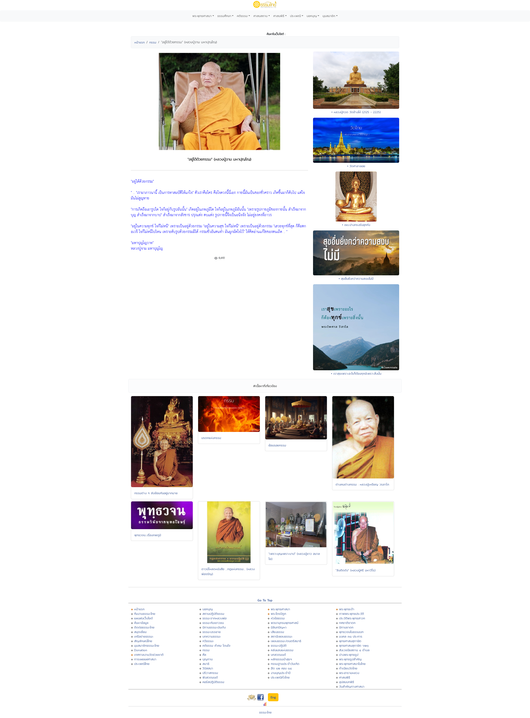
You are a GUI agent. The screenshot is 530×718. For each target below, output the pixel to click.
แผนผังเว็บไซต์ (143, 618)
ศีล (204, 654)
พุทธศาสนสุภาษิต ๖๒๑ (354, 645)
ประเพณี (295, 16)
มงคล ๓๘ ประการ (350, 636)
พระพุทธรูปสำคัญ (350, 659)
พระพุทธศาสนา (202, 16)
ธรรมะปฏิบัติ (279, 645)
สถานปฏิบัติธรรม (213, 613)
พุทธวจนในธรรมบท (351, 632)
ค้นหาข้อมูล (141, 623)
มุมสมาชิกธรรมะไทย (146, 645)
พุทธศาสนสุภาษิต (350, 641)
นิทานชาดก (346, 627)
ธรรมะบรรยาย (211, 632)
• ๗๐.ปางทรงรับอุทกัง (356, 225)
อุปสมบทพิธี (346, 682)
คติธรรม (242, 16)
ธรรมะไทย (265, 712)
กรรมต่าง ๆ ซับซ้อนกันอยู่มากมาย (156, 493)
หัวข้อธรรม (278, 618)
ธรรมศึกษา (224, 16)
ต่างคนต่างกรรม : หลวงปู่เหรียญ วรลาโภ (362, 484)
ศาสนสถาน (260, 16)
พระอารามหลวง (349, 673)
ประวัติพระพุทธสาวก (352, 618)
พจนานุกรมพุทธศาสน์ (284, 623)
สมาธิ (205, 664)
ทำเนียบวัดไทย (348, 668)
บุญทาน (207, 659)
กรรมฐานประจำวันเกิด (285, 664)
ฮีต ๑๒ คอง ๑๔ (281, 668)
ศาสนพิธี (278, 16)
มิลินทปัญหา (279, 627)
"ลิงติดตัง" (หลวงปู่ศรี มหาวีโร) (356, 570)
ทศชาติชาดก (347, 623)
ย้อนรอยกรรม (277, 445)
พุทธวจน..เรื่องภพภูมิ (147, 535)
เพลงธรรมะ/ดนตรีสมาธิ (286, 641)
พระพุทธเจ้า (346, 609)
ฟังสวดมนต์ (210, 677)
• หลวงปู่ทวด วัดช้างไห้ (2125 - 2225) (356, 112)
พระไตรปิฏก (278, 613)
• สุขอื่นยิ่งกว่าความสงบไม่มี (356, 278)
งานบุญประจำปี (280, 673)
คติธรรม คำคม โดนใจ (216, 645)
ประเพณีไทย (141, 664)
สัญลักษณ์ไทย (143, 641)
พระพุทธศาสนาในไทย (352, 664)
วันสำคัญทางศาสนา (351, 686)
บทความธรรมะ (211, 636)
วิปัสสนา (207, 668)
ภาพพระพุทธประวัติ (351, 613)
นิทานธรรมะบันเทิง (214, 627)
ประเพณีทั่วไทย (280, 677)
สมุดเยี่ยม (140, 632)
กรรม (152, 42)
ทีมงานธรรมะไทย (144, 613)
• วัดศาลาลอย (356, 166)
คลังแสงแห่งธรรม (282, 650)
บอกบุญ (312, 16)
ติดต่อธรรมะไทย (144, 627)
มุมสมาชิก (329, 16)
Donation (140, 650)
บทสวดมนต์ (278, 654)
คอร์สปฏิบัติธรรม (213, 682)
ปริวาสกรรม (210, 673)
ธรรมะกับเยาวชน (213, 623)
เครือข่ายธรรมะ (143, 636)
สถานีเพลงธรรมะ (282, 636)
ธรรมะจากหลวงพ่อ (214, 618)
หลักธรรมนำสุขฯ (281, 659)
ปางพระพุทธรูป (348, 654)
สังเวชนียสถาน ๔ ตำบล (354, 650)
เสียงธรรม (277, 632)
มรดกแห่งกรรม (211, 438)
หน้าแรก (139, 42)
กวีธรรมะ (208, 641)
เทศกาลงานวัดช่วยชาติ (149, 654)
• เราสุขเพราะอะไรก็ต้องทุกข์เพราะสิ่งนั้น (356, 373)
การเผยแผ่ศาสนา (145, 659)
